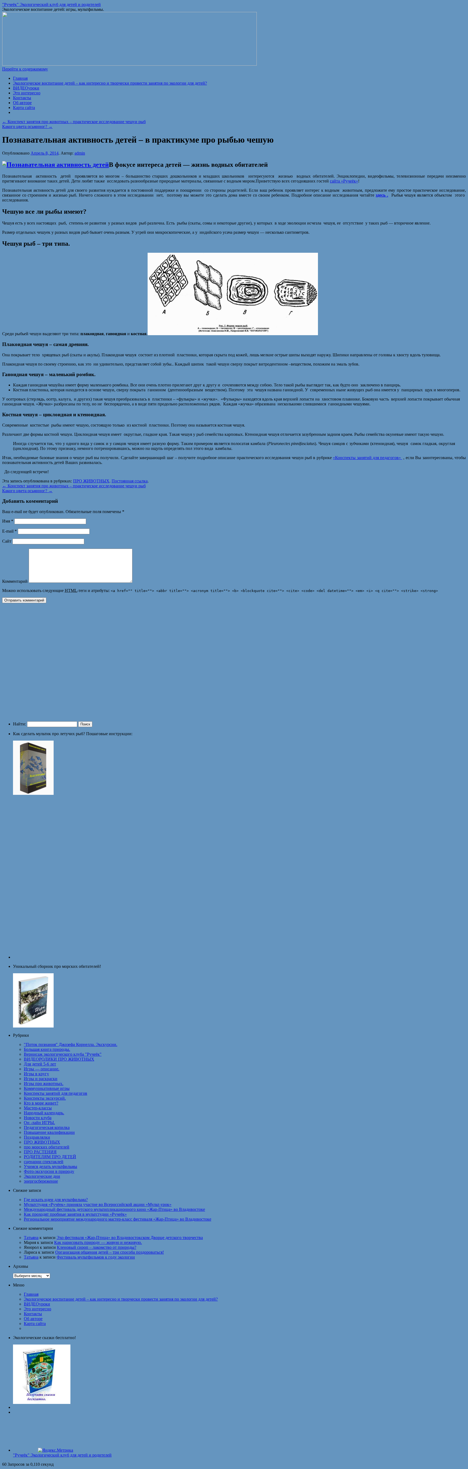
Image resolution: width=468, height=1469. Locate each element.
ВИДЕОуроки (26, 88)
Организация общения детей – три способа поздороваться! (109, 1252)
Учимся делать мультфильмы (50, 1166)
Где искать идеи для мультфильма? (56, 1199)
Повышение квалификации (49, 1132)
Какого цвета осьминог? (27, 126)
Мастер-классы (38, 1108)
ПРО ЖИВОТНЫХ (91, 481)
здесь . (382, 195)
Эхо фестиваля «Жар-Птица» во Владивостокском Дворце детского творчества (130, 1237)
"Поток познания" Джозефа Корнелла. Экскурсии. (70, 1044)
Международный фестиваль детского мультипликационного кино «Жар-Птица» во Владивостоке (114, 1209)
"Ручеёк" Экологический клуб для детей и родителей (51, 4)
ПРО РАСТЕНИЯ (40, 1152)
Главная (20, 78)
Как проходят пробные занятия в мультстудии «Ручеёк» (75, 1214)
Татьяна (31, 1237)
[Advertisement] (80, 661)
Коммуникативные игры (47, 1088)
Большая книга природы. (47, 1049)
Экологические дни (42, 1176)
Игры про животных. (43, 1083)
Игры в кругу (36, 1073)
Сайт (6, 541)
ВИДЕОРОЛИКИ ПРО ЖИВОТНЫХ (59, 1059)
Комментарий (15, 581)
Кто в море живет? (41, 1103)
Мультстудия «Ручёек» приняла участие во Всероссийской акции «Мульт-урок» (97, 1204)
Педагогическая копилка (47, 1127)
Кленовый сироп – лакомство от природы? (96, 1247)
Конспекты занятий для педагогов (55, 1093)
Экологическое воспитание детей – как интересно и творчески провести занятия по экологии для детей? (110, 83)
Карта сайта (24, 107)
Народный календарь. (44, 1112)
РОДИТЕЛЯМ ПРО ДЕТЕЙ (50, 1156)
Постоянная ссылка (130, 481)
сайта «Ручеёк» (344, 181)
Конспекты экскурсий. (45, 1098)
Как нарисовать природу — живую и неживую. (98, 1242)
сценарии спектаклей (43, 1161)
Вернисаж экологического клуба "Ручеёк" (63, 1054)
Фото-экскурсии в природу (49, 1171)
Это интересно (26, 93)
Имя (7, 521)
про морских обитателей (46, 1147)
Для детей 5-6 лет (40, 1064)
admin (79, 153)
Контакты (22, 97)
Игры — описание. (41, 1069)
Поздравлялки (37, 1137)
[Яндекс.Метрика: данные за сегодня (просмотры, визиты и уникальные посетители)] (55, 1450)
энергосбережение (41, 1181)
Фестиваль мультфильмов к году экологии (96, 1257)
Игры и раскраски (40, 1078)
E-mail (9, 531)
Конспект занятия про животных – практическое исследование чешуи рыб (74, 121)
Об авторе (22, 102)
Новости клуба (37, 1117)
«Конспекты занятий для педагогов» (367, 457)
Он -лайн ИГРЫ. (39, 1122)
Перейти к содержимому (25, 69)
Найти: (19, 724)
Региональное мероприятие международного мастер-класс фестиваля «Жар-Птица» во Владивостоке (117, 1219)
